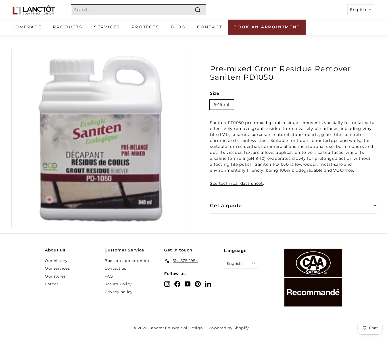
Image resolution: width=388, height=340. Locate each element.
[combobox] (138, 9)
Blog (178, 27)
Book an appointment (266, 27)
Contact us (115, 268)
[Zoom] (101, 138)
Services (107, 27)
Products (67, 27)
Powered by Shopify (228, 328)
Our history (56, 260)
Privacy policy (119, 291)
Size (214, 93)
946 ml (222, 104)
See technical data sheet (236, 183)
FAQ (109, 276)
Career (51, 284)
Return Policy (118, 284)
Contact (209, 27)
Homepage (26, 27)
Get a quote (226, 205)
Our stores (55, 276)
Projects (145, 27)
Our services (57, 268)
